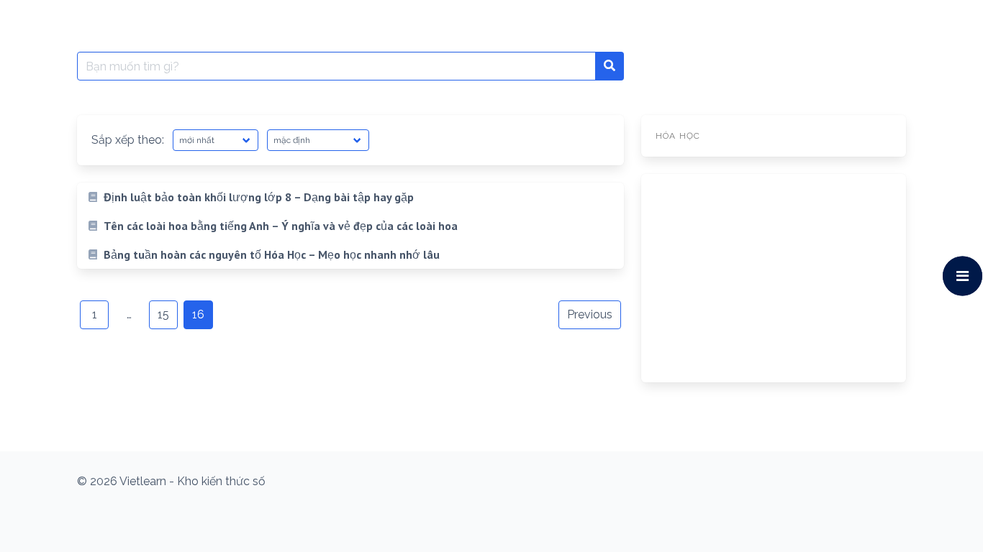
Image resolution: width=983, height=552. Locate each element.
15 (163, 314)
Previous (589, 314)
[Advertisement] (774, 278)
